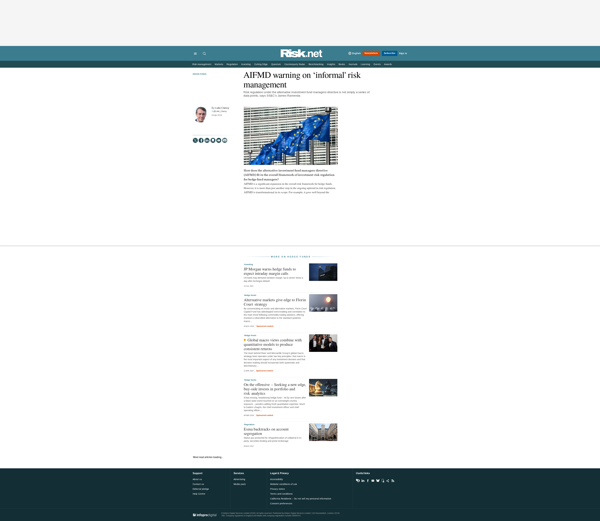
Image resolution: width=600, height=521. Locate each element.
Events (377, 64)
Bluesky (378, 481)
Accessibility (276, 479)
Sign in (403, 53)
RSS (393, 481)
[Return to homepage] (301, 56)
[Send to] (218, 140)
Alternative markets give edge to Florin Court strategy (275, 301)
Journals (352, 64)
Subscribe (389, 53)
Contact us (198, 484)
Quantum (276, 64)
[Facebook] (201, 140)
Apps (383, 481)
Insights (331, 64)
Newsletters (371, 53)
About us (197, 479)
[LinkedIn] (207, 140)
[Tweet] (195, 140)
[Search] (204, 53)
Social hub (388, 481)
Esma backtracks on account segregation (266, 431)
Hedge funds (199, 74)
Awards (388, 64)
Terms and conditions (281, 493)
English (356, 53)
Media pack (240, 484)
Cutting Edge (261, 64)
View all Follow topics (358, 481)
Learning (365, 64)
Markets (219, 64)
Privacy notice (277, 489)
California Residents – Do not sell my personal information (300, 498)
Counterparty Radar (294, 64)
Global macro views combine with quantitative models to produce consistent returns (273, 344)
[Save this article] (212, 140)
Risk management (201, 64)
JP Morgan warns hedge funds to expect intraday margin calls (270, 271)
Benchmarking (316, 64)
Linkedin (363, 481)
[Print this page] (224, 140)
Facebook (368, 481)
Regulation (232, 64)
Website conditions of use (283, 484)
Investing (246, 64)
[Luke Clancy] (200, 115)
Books (342, 64)
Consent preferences (281, 503)
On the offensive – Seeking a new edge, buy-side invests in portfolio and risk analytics (275, 388)
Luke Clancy (222, 107)
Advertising (239, 479)
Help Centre (199, 493)
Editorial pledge (201, 489)
